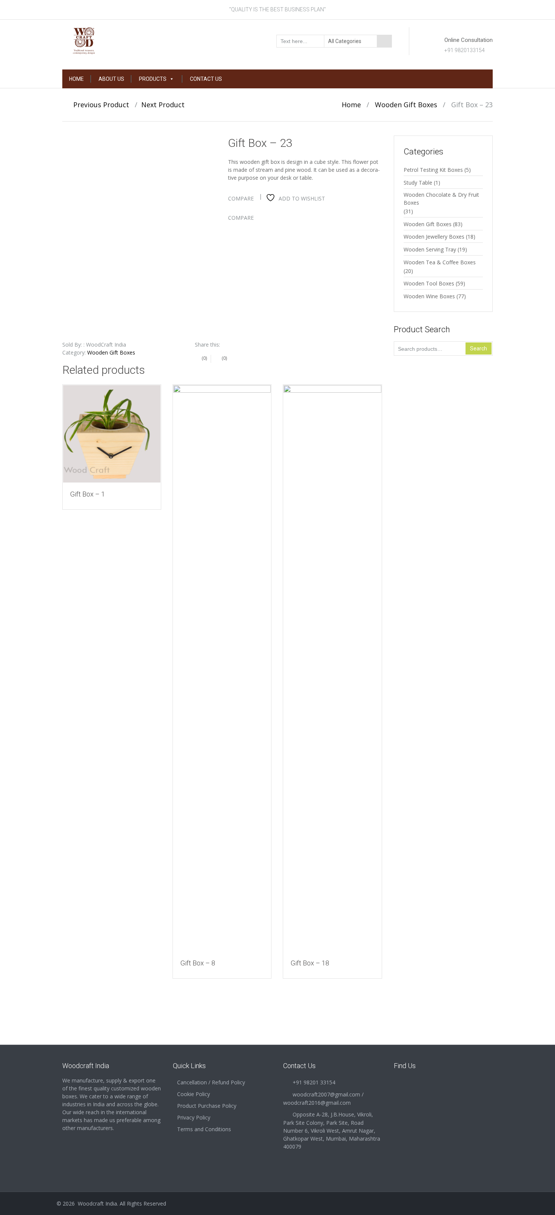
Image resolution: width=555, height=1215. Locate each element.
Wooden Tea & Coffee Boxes (440, 262)
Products (152, 79)
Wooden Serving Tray (430, 249)
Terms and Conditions (204, 1129)
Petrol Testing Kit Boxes (433, 169)
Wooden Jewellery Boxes (434, 236)
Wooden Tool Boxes (429, 283)
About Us (111, 79)
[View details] (111, 434)
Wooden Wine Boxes (429, 296)
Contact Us (206, 79)
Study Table (418, 182)
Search (478, 348)
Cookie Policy (193, 1094)
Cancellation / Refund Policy (211, 1082)
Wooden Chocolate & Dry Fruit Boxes (441, 198)
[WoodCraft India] (111, 40)
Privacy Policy (193, 1117)
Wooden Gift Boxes (406, 104)
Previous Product (98, 104)
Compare (241, 198)
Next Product (165, 104)
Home (76, 79)
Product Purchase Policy (206, 1105)
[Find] (384, 41)
